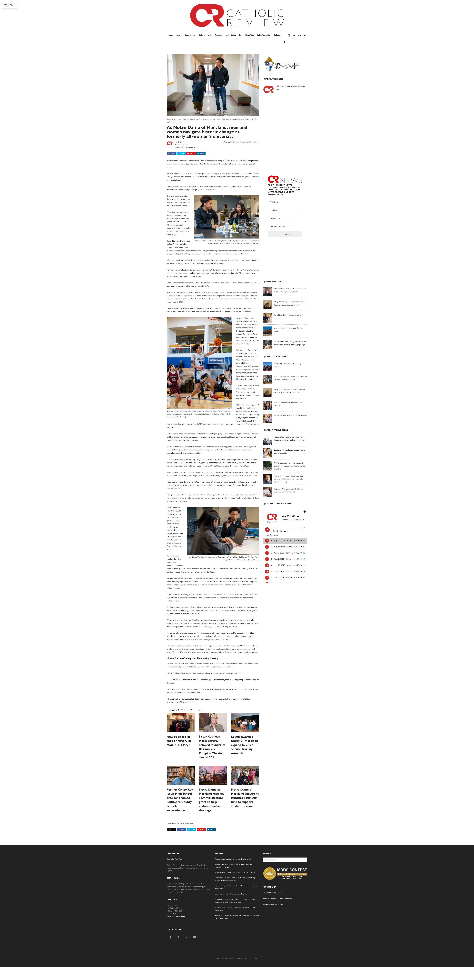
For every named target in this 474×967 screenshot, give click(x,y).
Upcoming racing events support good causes (231, 893)
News (178, 35)
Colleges (236, 142)
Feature (242, 142)
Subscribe (278, 35)
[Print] (168, 829)
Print (170, 829)
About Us (218, 35)
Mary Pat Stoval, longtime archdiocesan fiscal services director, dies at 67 (289, 391)
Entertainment (205, 35)
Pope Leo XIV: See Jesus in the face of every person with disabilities (288, 490)
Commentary (190, 35)
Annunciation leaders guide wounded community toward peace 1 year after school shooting (288, 478)
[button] (304, 35)
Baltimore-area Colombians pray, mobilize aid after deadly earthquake (290, 378)
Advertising (231, 35)
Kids (240, 35)
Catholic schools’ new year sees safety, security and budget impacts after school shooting (290, 465)
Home (170, 35)
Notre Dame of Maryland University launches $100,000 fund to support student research (245, 798)
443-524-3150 (171, 913)
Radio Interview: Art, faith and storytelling (290, 415)
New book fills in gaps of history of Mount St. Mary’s (179, 741)
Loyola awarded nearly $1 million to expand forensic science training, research (244, 745)
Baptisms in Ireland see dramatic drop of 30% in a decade (235, 872)
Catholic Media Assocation (272, 892)
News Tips (249, 35)
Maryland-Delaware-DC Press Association (277, 898)
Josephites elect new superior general (288, 314)
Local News (250, 142)
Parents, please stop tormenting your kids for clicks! (233, 859)
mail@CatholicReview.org (176, 916)
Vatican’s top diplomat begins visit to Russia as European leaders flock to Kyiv (289, 438)
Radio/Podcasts (263, 35)
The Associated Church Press (273, 904)
